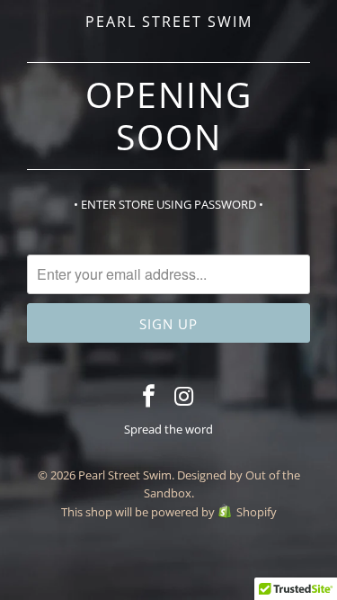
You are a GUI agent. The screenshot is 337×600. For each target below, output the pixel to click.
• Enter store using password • (168, 204)
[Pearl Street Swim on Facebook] (149, 396)
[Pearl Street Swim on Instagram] (184, 396)
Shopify (256, 512)
